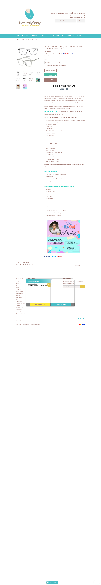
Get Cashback (53, 582)
